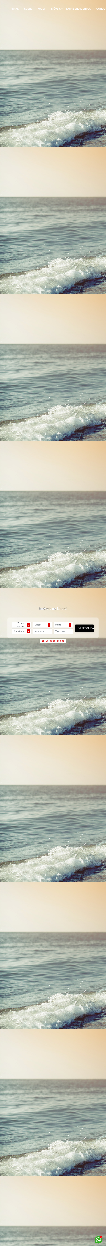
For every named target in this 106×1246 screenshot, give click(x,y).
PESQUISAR (87, 628)
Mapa (41, 8)
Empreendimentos (78, 8)
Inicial (14, 8)
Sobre (28, 8)
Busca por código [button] (55, 640)
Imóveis (56, 8)
